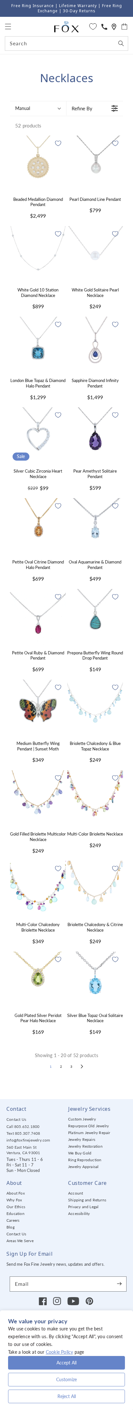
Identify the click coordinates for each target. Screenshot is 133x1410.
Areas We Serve (20, 1240)
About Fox (15, 1193)
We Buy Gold (79, 1153)
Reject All (66, 1396)
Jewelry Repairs (81, 1139)
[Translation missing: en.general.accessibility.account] (104, 26)
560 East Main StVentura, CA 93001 (23, 1150)
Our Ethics (15, 1206)
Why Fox (14, 1199)
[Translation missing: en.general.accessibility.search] (114, 26)
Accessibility (79, 1213)
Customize (66, 1379)
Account (75, 1193)
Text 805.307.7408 (23, 1133)
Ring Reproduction (84, 1159)
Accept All (66, 1362)
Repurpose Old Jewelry (88, 1125)
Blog (10, 1227)
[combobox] (66, 43)
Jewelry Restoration (85, 1146)
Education (15, 1213)
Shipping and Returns (87, 1199)
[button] (8, 26)
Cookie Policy (59, 1352)
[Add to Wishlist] (58, 143)
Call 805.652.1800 (22, 1126)
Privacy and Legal (83, 1206)
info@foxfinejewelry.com (28, 1140)
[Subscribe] (119, 1284)
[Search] (121, 43)
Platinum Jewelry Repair (89, 1132)
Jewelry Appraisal (83, 1166)
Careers (12, 1220)
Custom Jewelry (82, 1119)
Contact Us (16, 1119)
